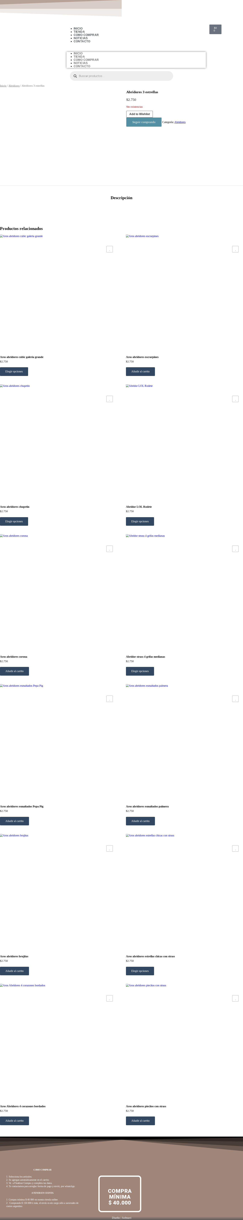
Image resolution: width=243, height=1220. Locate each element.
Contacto (82, 41)
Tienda (79, 31)
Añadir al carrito (140, 371)
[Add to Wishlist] (109, 249)
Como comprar (86, 34)
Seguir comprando (143, 122)
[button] (136, 47)
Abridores (14, 85)
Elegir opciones (14, 371)
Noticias (81, 38)
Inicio (78, 28)
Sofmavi (126, 1217)
